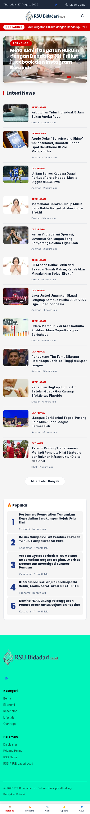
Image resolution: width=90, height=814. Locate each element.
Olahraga (9, 723)
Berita (7, 698)
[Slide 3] (79, 76)
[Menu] (7, 16)
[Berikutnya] (79, 59)
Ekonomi (9, 704)
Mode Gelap (77, 4)
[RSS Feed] (56, 4)
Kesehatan (10, 711)
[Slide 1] (69, 76)
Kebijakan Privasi (14, 794)
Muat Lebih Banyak (45, 481)
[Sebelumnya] (11, 59)
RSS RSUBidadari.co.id (18, 763)
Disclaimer (10, 744)
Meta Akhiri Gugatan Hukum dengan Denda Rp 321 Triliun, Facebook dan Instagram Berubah (45, 59)
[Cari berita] (83, 16)
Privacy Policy (12, 750)
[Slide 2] (74, 76)
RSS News (10, 757)
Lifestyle (8, 717)
